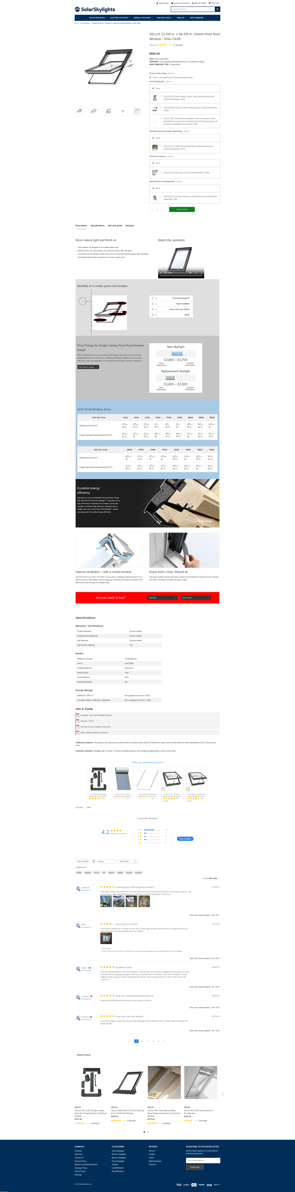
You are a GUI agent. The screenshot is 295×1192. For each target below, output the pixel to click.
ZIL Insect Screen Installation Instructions (96, 727)
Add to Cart (91, 1082)
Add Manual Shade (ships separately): (169, 131)
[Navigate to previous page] (131, 1041)
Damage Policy (81, 1168)
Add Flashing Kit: (160, 82)
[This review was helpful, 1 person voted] (213, 1030)
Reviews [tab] (79, 807)
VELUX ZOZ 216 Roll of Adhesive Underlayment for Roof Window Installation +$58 (190, 197)
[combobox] (107, 861)
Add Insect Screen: (161, 156)
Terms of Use (80, 1171)
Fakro (151, 1158)
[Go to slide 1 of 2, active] (144, 1132)
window (129, 872)
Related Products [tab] (84, 1055)
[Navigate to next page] (164, 1041)
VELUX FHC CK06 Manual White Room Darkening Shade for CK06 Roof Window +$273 (189, 147)
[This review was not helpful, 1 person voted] (217, 915)
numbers (138, 872)
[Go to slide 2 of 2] (148, 1132)
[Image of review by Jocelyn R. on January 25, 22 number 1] (106, 901)
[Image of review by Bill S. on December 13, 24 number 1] (106, 938)
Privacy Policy (80, 1161)
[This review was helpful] (213, 987)
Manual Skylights (142, 18)
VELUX (152, 1151)
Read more (105, 980)
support (111, 872)
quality (79, 872)
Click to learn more (168, 751)
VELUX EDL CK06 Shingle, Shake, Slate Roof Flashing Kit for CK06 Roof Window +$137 (189, 98)
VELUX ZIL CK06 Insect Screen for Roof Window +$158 (186, 173)
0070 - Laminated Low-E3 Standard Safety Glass (173, 77)
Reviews (130, 225)
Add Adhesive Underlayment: (165, 181)
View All (152, 1164)
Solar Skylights (97, 18)
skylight (120, 872)
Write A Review (185, 839)
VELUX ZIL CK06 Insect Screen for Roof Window (198, 1112)
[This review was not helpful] (217, 958)
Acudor (152, 1154)
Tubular (180, 18)
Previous (69, 1093)
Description (81, 225)
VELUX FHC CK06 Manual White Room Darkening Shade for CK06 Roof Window (164, 1113)
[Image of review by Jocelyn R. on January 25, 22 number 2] (119, 901)
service (96, 872)
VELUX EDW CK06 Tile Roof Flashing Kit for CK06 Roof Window (127, 1112)
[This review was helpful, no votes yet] (213, 915)
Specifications (97, 225)
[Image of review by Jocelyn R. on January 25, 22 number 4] (144, 901)
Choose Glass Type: (161, 73)
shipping (88, 872)
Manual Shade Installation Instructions (94, 732)
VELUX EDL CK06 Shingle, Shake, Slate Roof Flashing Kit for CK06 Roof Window (91, 1113)
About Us (78, 1154)
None (158, 88)
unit (103, 872)
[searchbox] (84, 861)
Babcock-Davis (155, 1161)
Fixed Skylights (163, 18)
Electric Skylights (119, 18)
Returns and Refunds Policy (86, 1164)
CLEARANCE (117, 1168)
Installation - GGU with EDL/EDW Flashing (96, 715)
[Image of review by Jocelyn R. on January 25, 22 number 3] (131, 901)
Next (223, 1093)
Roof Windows (196, 18)
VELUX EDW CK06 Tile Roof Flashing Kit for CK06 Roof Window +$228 (190, 109)
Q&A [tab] (89, 807)
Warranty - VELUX (87, 721)
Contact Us (79, 1158)
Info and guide (115, 225)
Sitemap (78, 1175)
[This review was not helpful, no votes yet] (217, 987)
